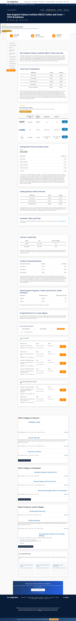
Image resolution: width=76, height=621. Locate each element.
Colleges (11, 4)
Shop (68, 1)
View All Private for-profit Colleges (25, 546)
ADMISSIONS (59, 9)
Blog (65, 1)
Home (7, 4)
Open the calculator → (7, 31)
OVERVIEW (42, 9)
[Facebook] (63, 597)
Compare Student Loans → (25, 111)
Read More (66, 432)
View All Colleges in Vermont (24, 460)
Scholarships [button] (34, 1)
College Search (11, 70)
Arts (21, 332)
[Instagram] (68, 597)
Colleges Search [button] (27, 1)
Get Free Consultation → (38, 589)
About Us (46, 597)
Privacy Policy (40, 598)
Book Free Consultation (54, 619)
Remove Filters (61, 328)
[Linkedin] (66, 597)
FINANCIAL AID (66, 9)
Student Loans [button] (42, 1)
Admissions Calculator (39, 597)
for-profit (24, 537)
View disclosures (65, 131)
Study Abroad (23, 597)
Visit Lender (65, 122)
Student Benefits (34, 598)
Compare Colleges (30, 597)
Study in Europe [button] (59, 1)
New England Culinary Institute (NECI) (20, 4)
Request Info (62, 346)
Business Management (28, 332)
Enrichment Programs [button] (50, 1)
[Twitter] (65, 597)
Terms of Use (47, 598)
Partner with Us (52, 597)
